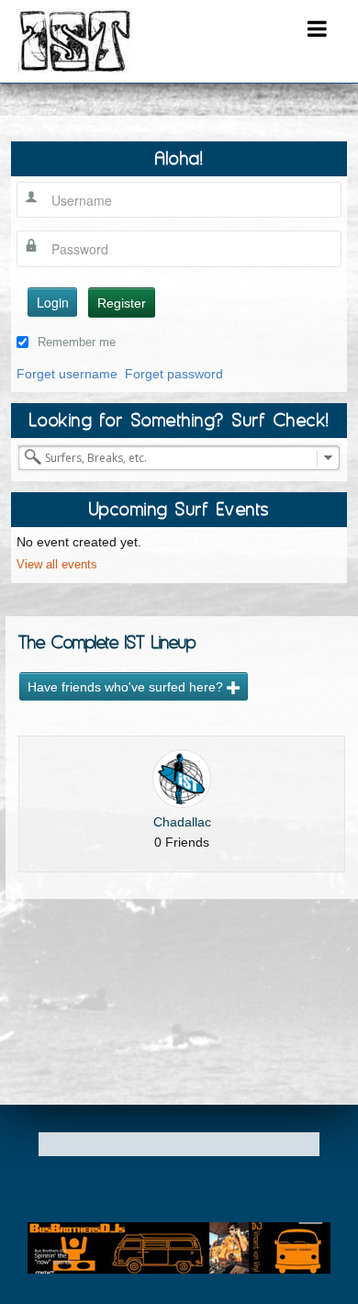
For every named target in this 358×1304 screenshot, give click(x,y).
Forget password (174, 373)
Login (53, 302)
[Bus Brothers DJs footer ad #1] (179, 1247)
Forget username (67, 373)
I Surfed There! (75, 40)
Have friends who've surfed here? (127, 687)
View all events (57, 564)
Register (121, 303)
